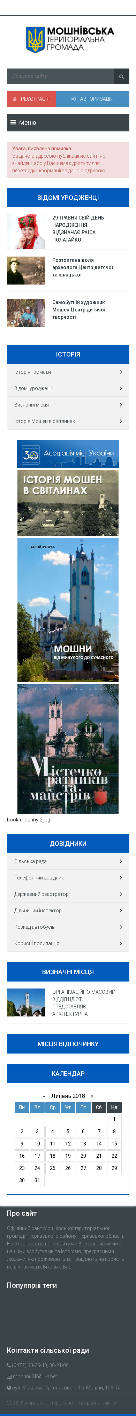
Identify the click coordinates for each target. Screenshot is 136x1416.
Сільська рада (30, 861)
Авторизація (96, 99)
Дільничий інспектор (38, 910)
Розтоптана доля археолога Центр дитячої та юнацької (82, 267)
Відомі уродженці (33, 388)
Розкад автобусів (34, 927)
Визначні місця (31, 405)
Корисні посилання (36, 943)
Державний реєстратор (41, 894)
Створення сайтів (95, 1403)
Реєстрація (35, 99)
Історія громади (32, 372)
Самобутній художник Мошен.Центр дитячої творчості (79, 310)
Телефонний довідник (39, 877)
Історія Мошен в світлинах (44, 421)
